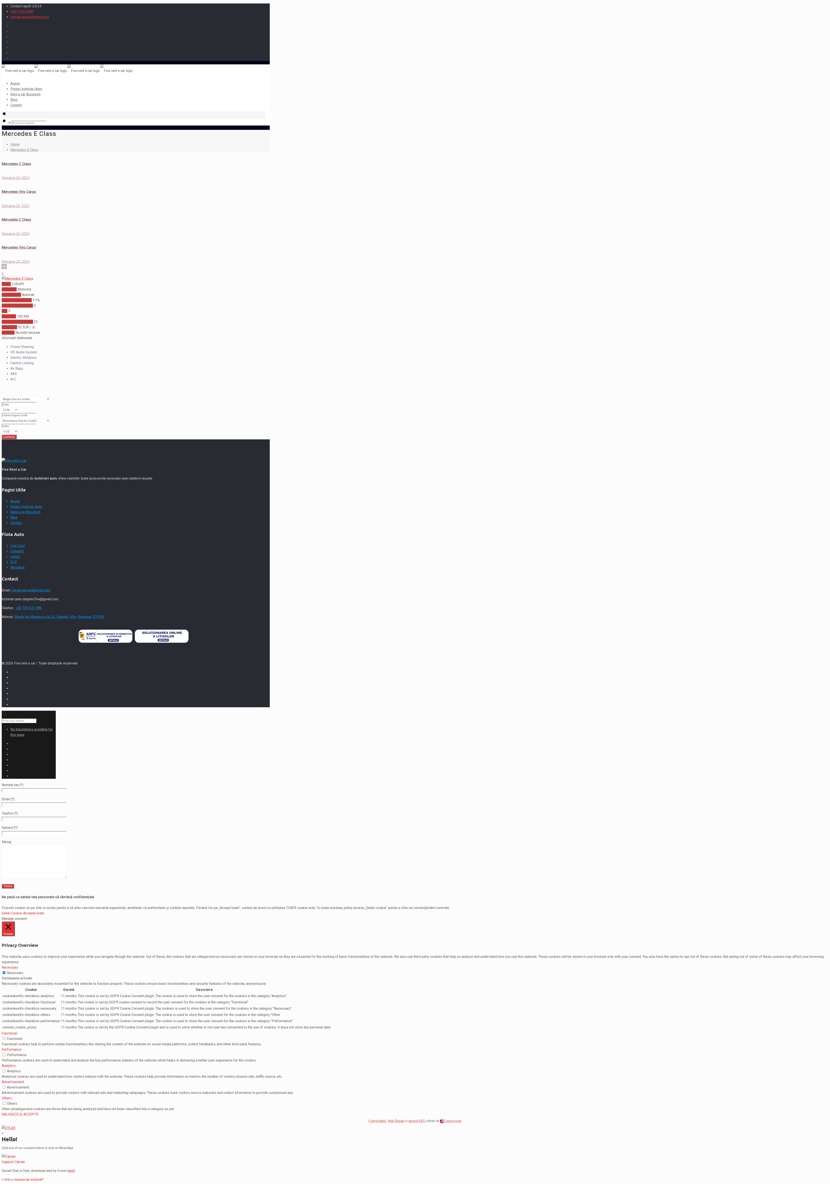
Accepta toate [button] (33, 913)
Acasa (15, 501)
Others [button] (7, 1098)
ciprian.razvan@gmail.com (29, 17)
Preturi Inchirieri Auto (26, 507)
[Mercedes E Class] (17, 279)
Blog (13, 517)
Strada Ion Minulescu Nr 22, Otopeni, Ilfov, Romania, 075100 (59, 617)
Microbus (17, 567)
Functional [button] (9, 1033)
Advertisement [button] (13, 1082)
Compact (17, 551)
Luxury (15, 557)
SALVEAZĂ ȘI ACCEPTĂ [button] (20, 1114)
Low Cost (17, 546)
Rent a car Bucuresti (25, 512)
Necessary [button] (10, 967)
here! (71, 1171)
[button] (415, 1159)
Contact (16, 523)
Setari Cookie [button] (12, 913)
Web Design (396, 1121)
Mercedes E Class (24, 150)
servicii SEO (417, 1121)
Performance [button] (11, 1049)
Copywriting (377, 1121)
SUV (13, 562)
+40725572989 (22, 12)
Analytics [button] (9, 1066)
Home (14, 144)
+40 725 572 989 (29, 608)
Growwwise (452, 1121)
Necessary (15, 973)
